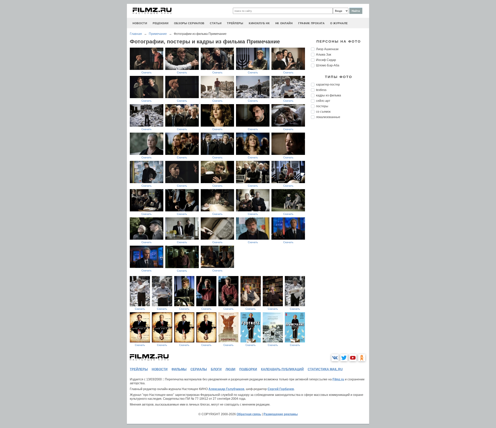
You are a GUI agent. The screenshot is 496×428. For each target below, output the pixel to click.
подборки (248, 369)
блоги (216, 369)
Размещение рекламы (281, 414)
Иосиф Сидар (326, 60)
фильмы (179, 369)
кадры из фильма (328, 95)
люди (230, 369)
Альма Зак (323, 54)
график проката (311, 23)
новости (140, 23)
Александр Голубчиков (226, 389)
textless (321, 90)
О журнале (339, 23)
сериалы (198, 369)
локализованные (328, 117)
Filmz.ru (338, 379)
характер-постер (328, 84)
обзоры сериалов (189, 23)
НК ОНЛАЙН (284, 23)
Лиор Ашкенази (327, 49)
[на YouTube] (352, 357)
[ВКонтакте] (335, 357)
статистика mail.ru (325, 369)
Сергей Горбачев (281, 389)
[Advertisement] (340, 187)
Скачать (146, 72)
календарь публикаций (282, 369)
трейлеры (235, 23)
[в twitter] (343, 357)
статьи (215, 23)
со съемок (323, 111)
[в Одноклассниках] (361, 357)
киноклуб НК (259, 23)
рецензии (161, 23)
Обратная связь (249, 414)
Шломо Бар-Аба (327, 65)
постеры (322, 106)
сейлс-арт (323, 100)
